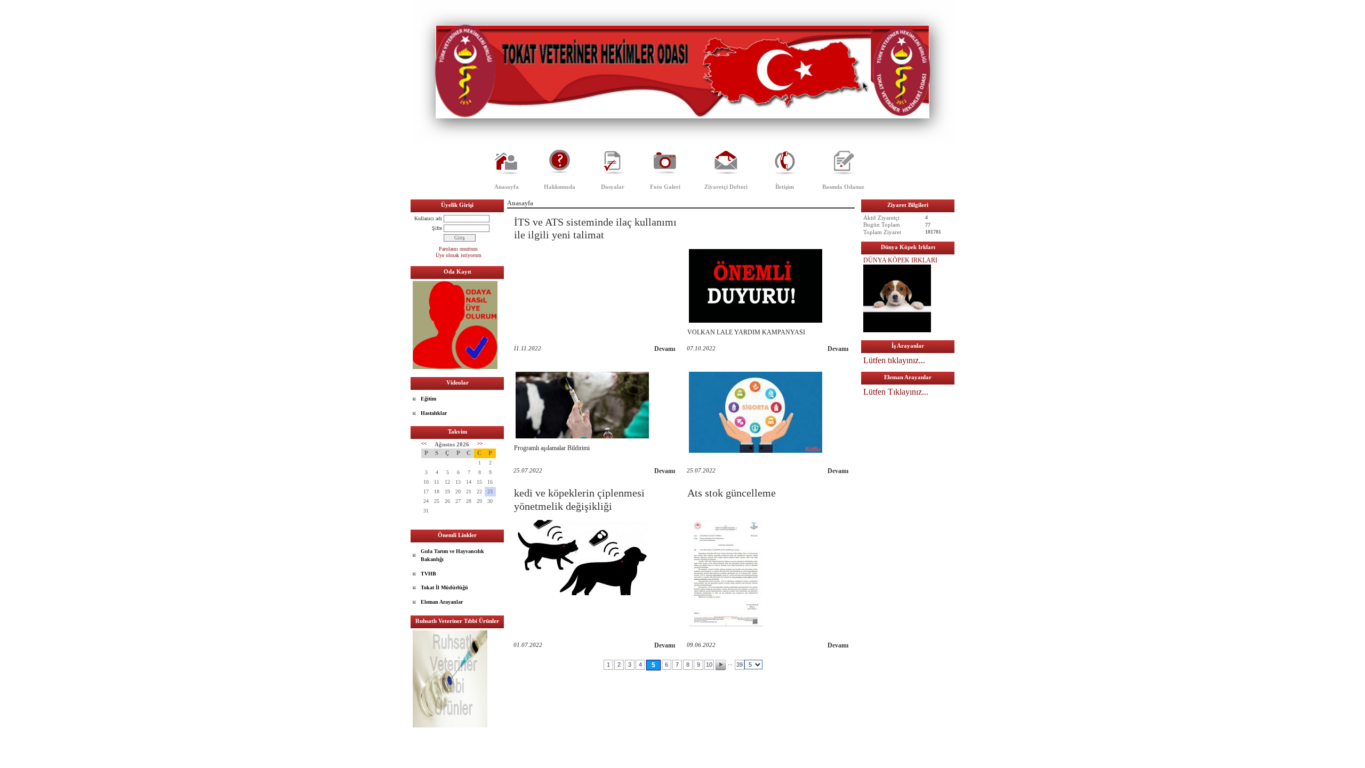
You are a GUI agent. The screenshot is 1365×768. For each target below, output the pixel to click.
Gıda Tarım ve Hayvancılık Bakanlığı (452, 555)
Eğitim (428, 399)
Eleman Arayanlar (442, 602)
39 (739, 664)
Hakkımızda (559, 186)
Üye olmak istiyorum (458, 255)
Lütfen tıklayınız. (892, 360)
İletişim (784, 186)
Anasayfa (506, 186)
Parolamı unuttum (458, 249)
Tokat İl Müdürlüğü (444, 587)
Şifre (437, 228)
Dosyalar (612, 186)
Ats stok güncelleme (731, 493)
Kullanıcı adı (428, 218)
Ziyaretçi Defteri (726, 186)
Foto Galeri (665, 186)
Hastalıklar (434, 413)
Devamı (664, 349)
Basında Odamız (843, 186)
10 (709, 664)
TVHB (428, 574)
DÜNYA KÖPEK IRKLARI (900, 260)
